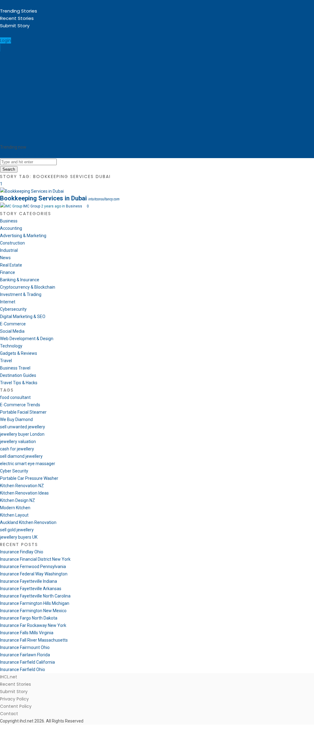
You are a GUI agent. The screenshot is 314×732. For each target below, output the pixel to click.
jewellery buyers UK (18, 537)
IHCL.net (8, 677)
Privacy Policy (14, 699)
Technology (11, 345)
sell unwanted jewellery (22, 426)
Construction (12, 243)
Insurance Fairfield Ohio (22, 669)
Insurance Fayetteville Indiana (28, 581)
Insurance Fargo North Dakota (28, 618)
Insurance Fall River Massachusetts (34, 640)
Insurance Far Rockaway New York (33, 625)
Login (5, 40)
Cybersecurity (13, 309)
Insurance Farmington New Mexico (33, 610)
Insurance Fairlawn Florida (25, 654)
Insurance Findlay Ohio (21, 551)
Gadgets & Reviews (18, 353)
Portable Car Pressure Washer (29, 478)
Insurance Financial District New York (35, 559)
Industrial (9, 250)
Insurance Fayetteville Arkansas (30, 588)
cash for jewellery (17, 448)
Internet (7, 301)
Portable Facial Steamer (23, 412)
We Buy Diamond (16, 419)
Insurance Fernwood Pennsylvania (33, 566)
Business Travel (15, 368)
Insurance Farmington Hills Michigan (34, 603)
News (5, 257)
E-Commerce (13, 323)
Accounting (11, 228)
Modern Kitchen (15, 507)
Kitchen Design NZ (17, 500)
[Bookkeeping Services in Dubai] (32, 191)
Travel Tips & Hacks (18, 382)
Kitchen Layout (14, 515)
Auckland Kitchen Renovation (28, 522)
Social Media (12, 331)
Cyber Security (14, 470)
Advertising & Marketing (23, 235)
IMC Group (31, 206)
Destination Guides (18, 375)
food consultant (15, 397)
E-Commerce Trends (20, 404)
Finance (7, 272)
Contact (9, 714)
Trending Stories (18, 11)
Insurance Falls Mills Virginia (26, 632)
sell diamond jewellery (21, 456)
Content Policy (16, 706)
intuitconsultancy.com (104, 199)
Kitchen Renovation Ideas (24, 493)
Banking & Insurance (19, 279)
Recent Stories (17, 18)
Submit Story (14, 25)
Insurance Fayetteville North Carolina (35, 596)
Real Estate (11, 265)
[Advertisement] (157, 97)
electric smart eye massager (27, 463)
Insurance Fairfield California (27, 662)
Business (74, 206)
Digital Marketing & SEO (22, 316)
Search (8, 169)
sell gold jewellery (17, 529)
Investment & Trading (20, 294)
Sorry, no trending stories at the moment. (42, 154)
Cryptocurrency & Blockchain (27, 287)
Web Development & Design (26, 338)
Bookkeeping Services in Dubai (43, 198)
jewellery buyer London (22, 434)
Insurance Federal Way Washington (33, 573)
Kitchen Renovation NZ (22, 485)
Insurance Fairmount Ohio (25, 647)
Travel (6, 360)
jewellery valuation (18, 441)
